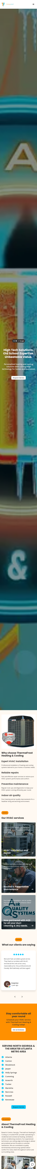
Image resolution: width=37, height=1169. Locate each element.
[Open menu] (33, 4)
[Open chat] (32, 1164)
